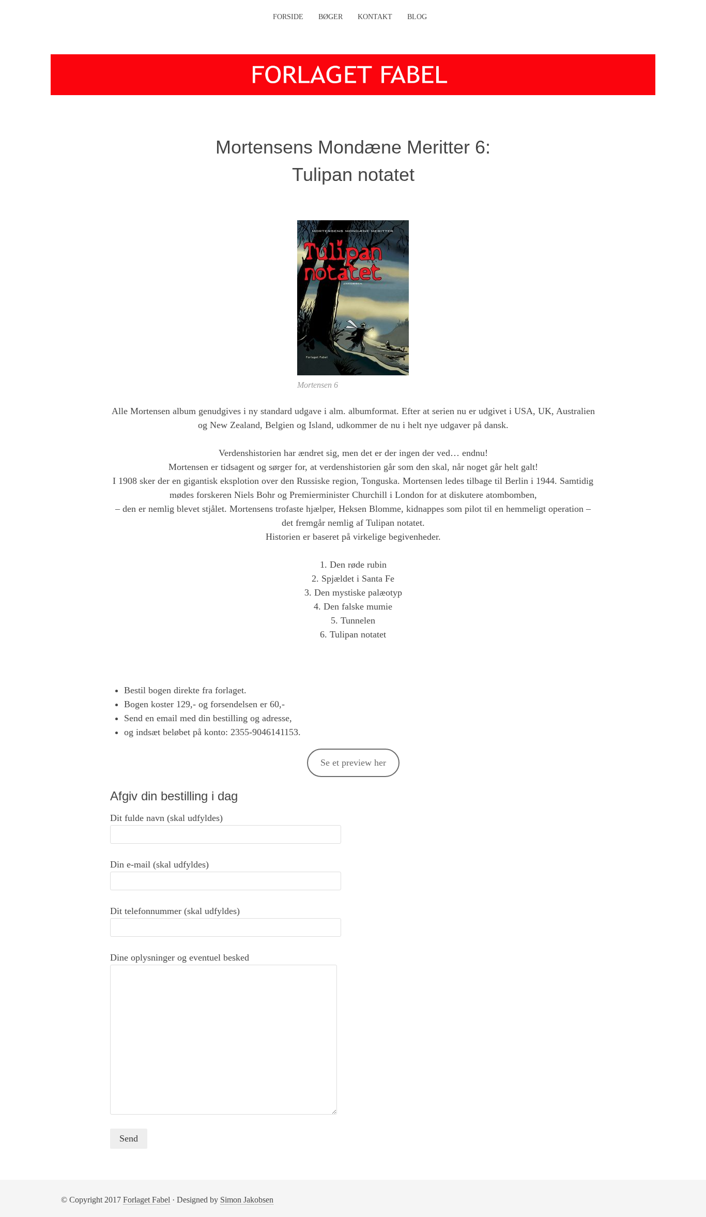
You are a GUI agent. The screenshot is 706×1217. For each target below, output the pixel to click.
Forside (288, 17)
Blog (417, 17)
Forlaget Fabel (146, 1199)
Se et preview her (353, 762)
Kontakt (375, 17)
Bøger (330, 17)
